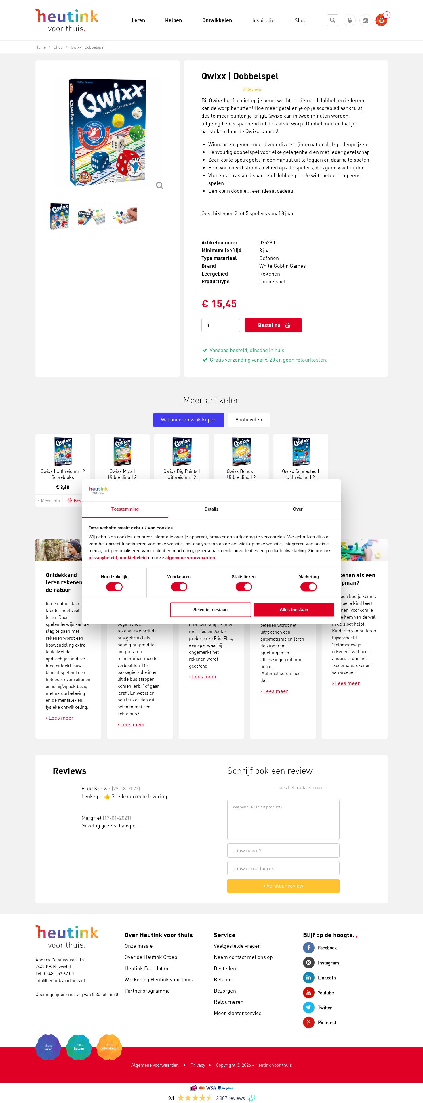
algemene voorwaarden (190, 557)
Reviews (252, 89)
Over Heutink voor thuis (159, 935)
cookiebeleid (134, 557)
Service (224, 935)
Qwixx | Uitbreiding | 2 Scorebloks (63, 474)
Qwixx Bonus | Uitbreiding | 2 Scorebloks (241, 477)
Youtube (326, 992)
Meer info (50, 501)
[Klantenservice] (365, 20)
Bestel (80, 501)
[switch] (179, 586)
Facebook (327, 948)
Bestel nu (269, 325)
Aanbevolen (248, 419)
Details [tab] (212, 509)
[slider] (246, 787)
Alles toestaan (294, 609)
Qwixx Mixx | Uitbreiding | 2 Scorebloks (122, 477)
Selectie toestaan (210, 609)
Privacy (197, 1065)
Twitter (325, 1007)
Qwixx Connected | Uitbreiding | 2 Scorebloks (300, 477)
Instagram (328, 963)
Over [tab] (298, 509)
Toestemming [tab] (125, 509)
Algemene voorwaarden (155, 1065)
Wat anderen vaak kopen (188, 419)
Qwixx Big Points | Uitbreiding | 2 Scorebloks (181, 477)
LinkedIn (327, 977)
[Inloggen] (350, 20)
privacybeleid (103, 557)
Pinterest (327, 1022)
